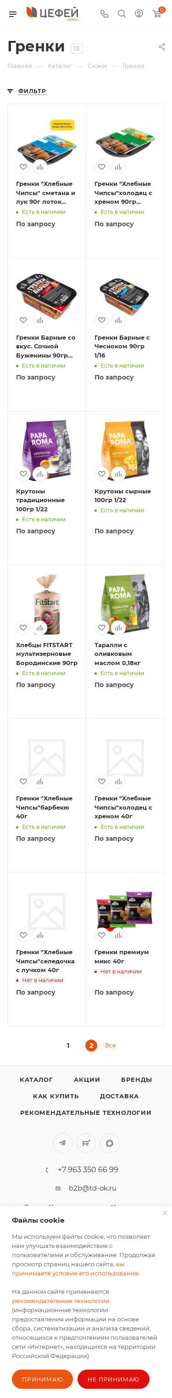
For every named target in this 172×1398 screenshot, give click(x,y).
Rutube (86, 1143)
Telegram (62, 1143)
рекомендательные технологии (61, 1300)
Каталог (36, 1079)
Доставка (119, 1096)
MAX (109, 1143)
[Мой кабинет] (139, 14)
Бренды (136, 1079)
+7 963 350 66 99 (88, 1170)
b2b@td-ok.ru (93, 1188)
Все (110, 1045)
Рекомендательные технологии (86, 1112)
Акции (87, 1079)
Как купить (56, 1096)
